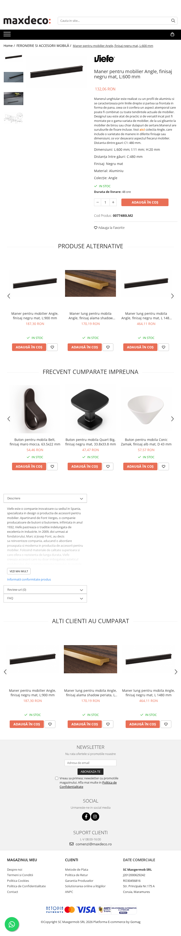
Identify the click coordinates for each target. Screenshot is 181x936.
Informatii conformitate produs (29, 579)
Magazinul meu (22, 859)
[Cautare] (173, 21)
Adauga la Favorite (111, 227)
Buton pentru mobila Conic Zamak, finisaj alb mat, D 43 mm (146, 441)
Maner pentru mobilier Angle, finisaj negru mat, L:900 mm (34, 315)
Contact (12, 892)
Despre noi (14, 869)
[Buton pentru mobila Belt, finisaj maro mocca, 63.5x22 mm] (34, 409)
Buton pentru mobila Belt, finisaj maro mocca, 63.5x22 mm (35, 441)
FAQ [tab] (10, 598)
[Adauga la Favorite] (52, 347)
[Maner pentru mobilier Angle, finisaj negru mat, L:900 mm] (34, 283)
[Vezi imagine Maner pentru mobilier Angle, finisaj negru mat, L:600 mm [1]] (13, 77)
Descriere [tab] (13, 498)
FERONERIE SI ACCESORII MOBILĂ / (44, 45)
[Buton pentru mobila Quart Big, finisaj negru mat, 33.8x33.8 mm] (90, 409)
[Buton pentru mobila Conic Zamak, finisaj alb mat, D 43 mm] (146, 409)
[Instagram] (95, 816)
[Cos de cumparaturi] (172, 34)
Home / (10, 45)
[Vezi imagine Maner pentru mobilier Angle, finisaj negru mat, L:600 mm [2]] (13, 98)
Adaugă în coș (145, 202)
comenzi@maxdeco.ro (93, 844)
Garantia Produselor (79, 880)
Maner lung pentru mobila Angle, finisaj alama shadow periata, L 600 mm (91, 315)
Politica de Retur (76, 875)
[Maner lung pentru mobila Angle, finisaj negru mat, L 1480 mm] (146, 283)
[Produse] (8, 35)
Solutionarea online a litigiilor (85, 886)
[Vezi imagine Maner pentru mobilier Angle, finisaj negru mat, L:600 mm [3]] (13, 118)
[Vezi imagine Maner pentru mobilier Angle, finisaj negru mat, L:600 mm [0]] (13, 57)
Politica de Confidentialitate (26, 886)
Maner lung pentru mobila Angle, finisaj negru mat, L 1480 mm (146, 315)
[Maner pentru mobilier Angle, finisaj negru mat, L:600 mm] (56, 72)
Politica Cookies (18, 880)
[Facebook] (86, 816)
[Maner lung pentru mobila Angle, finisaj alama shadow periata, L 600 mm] (90, 283)
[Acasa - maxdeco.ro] (27, 20)
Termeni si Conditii (20, 875)
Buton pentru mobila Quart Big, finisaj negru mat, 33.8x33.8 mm (90, 441)
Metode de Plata (76, 869)
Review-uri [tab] (16, 589)
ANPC (69, 892)
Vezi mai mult (19, 571)
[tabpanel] (56, 72)
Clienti (71, 859)
